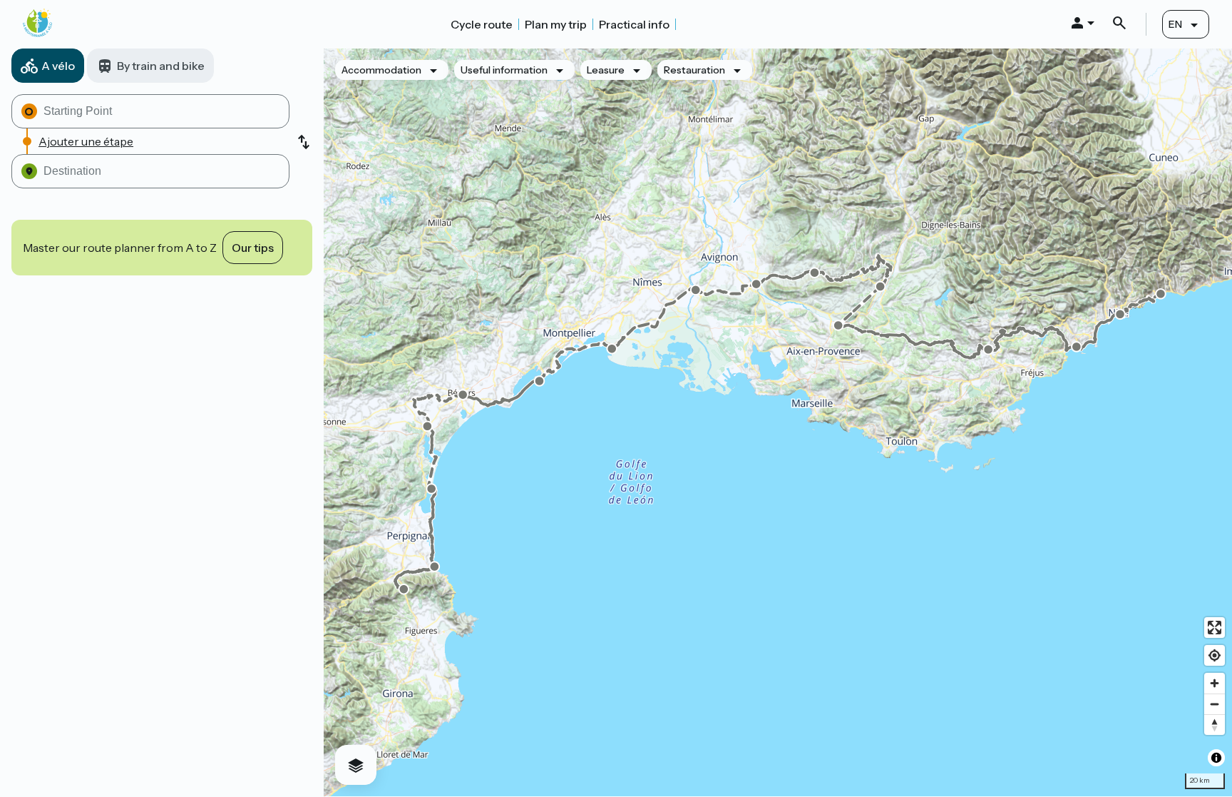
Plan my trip (556, 24)
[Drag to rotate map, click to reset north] (1214, 724)
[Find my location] (1214, 655)
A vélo (58, 66)
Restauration (694, 70)
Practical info (634, 24)
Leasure (606, 70)
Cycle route (482, 24)
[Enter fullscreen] (1214, 627)
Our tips (253, 247)
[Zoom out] (1214, 704)
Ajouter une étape (85, 141)
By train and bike (161, 66)
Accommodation (381, 70)
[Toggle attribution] (1216, 757)
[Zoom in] (1214, 683)
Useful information (504, 70)
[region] (778, 422)
